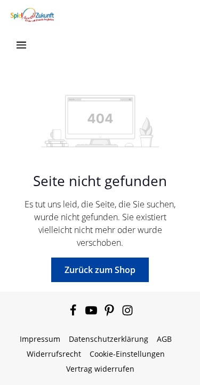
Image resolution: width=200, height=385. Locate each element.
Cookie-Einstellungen (127, 354)
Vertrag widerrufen (100, 369)
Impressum (40, 339)
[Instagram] (127, 313)
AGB (164, 339)
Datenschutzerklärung (108, 339)
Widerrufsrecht (54, 354)
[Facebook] (74, 313)
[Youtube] (92, 313)
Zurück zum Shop (100, 270)
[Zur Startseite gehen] (32, 15)
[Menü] (21, 44)
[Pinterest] (110, 313)
